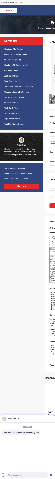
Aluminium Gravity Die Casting (16, 92)
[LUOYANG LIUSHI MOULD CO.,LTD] (8, 10)
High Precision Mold (12, 119)
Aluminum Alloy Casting (13, 49)
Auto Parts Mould (11, 103)
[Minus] (51, 418)
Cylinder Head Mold (12, 113)
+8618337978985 (21, 179)
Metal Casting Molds (12, 60)
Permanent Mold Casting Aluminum (18, 87)
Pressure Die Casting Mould (15, 54)
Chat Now (21, 186)
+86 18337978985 (24, 174)
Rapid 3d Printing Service (14, 124)
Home (40, 28)
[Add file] (3, 475)
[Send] (51, 475)
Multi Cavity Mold (11, 108)
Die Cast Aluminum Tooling (15, 97)
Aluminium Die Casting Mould (16, 65)
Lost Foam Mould (11, 76)
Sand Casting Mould (12, 81)
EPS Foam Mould (11, 71)
